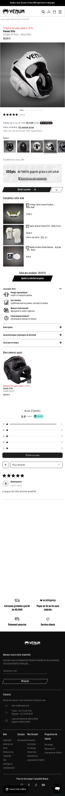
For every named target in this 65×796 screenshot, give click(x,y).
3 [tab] (32, 109)
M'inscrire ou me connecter (32, 178)
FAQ (4, 760)
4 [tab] (37, 109)
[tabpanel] (32, 74)
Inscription (31, 744)
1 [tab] (23, 109)
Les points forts (9, 289)
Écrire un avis (32, 455)
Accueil (3, 19)
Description (8, 327)
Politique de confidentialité (9, 766)
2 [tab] (27, 109)
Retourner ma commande (8, 754)
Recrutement (22, 740)
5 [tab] (42, 109)
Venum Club (31, 752)
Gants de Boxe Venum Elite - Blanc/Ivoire (45, 226)
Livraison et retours (11, 343)
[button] (43, 11)
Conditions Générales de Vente (8, 744)
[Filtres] (5, 465)
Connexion (31, 740)
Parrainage (31, 748)
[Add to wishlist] (56, 189)
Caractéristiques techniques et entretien (19, 335)
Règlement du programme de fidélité (35, 758)
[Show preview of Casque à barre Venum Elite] (29, 381)
